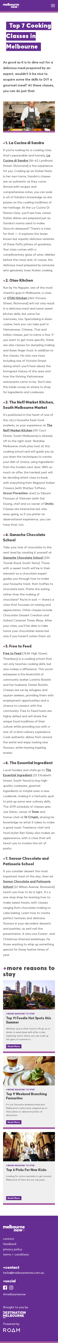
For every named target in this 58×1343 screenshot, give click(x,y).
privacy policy (12, 1249)
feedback (9, 1244)
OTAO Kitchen (17, 298)
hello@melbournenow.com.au (23, 1273)
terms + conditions (16, 1254)
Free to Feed (12, 653)
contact (8, 1239)
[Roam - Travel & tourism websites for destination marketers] (11, 1329)
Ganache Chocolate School (23, 558)
